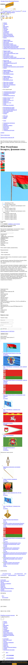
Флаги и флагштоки (8, 34)
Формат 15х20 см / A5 (8, 100)
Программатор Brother (8, 74)
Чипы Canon (6, 54)
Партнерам (11, 1)
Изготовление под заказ (8, 107)
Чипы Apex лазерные (8, 83)
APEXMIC (5, 29)
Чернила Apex (6, 85)
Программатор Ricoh (8, 79)
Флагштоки (6, 112)
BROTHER (5, 26)
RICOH (5, 27)
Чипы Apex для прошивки (9, 84)
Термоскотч (6, 94)
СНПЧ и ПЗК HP (7, 61)
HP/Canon (5, 115)
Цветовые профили (7, 125)
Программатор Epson (8, 43)
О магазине (3, 579)
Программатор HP (7, 65)
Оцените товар (4, 317)
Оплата (6, 1)
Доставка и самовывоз (6, 583)
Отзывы (2, 589)
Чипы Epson (6, 42)
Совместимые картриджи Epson (10, 47)
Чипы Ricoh (6, 78)
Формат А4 (5, 101)
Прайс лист (3, 587)
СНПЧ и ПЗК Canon (8, 52)
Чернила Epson (6, 40)
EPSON (5, 23)
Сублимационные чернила (9, 91)
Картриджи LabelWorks (8, 36)
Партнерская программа (6, 590)
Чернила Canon (6, 50)
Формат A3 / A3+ (7, 102)
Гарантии (3, 586)
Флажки (5, 113)
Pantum (5, 118)
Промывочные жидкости (9, 95)
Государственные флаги (8, 108)
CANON (5, 24)
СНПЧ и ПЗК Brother (8, 71)
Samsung (5, 117)
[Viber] (3, 613)
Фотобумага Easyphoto (8, 105)
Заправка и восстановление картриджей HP (13, 66)
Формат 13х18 (6, 99)
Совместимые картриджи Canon (10, 53)
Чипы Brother (6, 72)
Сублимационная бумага (9, 93)
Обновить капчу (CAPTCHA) (7, 331)
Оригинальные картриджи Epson (11, 46)
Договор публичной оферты (7, 588)
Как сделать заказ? (5, 581)
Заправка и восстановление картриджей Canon (14, 58)
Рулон (4, 103)
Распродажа (6, 126)
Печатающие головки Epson (9, 44)
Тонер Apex (6, 87)
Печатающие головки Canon (9, 57)
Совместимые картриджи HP (10, 63)
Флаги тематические (8, 111)
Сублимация (6, 31)
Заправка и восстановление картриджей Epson (14, 48)
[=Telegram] (2, 613)
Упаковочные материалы (9, 123)
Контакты (16, 1)
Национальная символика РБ (10, 109)
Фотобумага (6, 32)
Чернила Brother (7, 70)
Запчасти (5, 124)
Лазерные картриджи (8, 35)
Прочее (5, 37)
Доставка (3, 1)
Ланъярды (5, 129)
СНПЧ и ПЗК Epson (8, 41)
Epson (4, 120)
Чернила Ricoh (6, 76)
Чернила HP (6, 60)
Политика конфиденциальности (22, 662)
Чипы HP (5, 64)
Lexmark (5, 30)
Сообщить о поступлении (14, 223)
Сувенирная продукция (8, 130)
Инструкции (6, 127)
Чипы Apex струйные (8, 82)
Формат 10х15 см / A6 (8, 97)
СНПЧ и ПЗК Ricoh (7, 77)
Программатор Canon (8, 55)
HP (4, 25)
